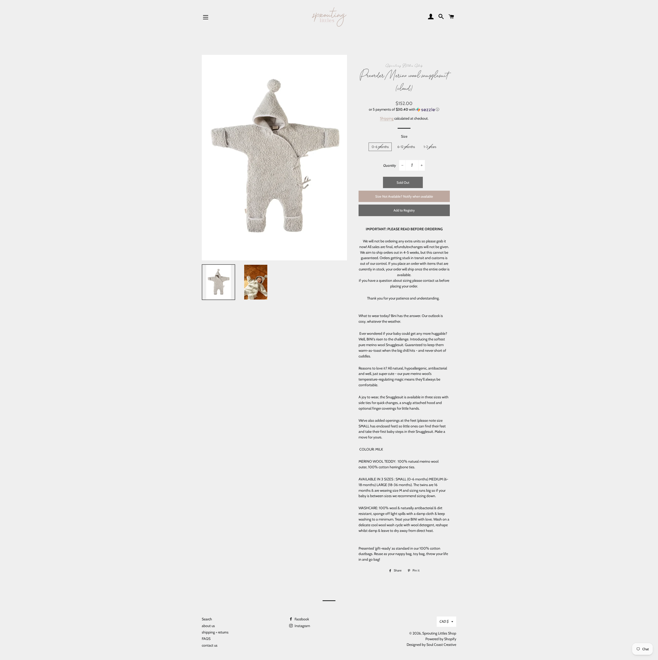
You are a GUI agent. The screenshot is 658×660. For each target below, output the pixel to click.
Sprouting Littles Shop (439, 633)
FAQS (206, 638)
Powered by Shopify (440, 639)
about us (208, 625)
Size (404, 136)
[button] (404, 109)
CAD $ (444, 621)
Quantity (389, 165)
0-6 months (380, 147)
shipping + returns (215, 632)
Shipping (387, 118)
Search (207, 619)
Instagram (302, 625)
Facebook (301, 619)
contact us (209, 645)
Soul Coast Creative (441, 644)
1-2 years (430, 147)
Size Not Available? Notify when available (404, 196)
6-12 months (406, 147)
